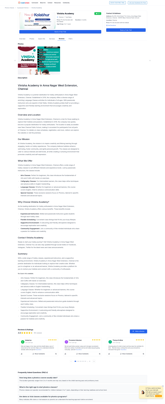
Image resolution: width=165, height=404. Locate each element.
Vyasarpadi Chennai (23, 7)
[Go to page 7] (85, 361)
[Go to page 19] (89, 361)
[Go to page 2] (77, 361)
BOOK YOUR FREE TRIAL (118, 2)
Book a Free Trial (60, 32)
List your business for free (137, 3)
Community (66, 2)
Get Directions (112, 25)
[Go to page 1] (75, 361)
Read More (38, 349)
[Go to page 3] (78, 361)
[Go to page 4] (80, 361)
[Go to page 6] (83, 361)
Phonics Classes (9, 7)
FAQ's (70, 39)
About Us (43, 2)
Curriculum (35, 2)
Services (52, 39)
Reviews (61, 39)
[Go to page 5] (82, 361)
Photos (31, 39)
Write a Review (139, 331)
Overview (22, 39)
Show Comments (40, 354)
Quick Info (41, 39)
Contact (50, 2)
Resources (57, 2)
